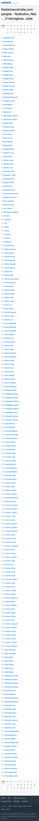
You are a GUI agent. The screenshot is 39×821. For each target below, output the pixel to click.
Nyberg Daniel (9, 131)
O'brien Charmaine (11, 279)
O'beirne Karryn (10, 249)
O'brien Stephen (10, 357)
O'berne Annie (9, 257)
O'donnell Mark (10, 739)
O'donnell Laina (10, 724)
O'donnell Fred (9, 705)
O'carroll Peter (9, 427)
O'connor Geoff (10, 542)
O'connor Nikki (9, 613)
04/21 (30, 806)
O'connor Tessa (10, 639)
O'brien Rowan (9, 342)
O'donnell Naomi (10, 746)
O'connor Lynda (10, 590)
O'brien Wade (9, 375)
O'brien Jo (8, 305)
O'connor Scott (9, 635)
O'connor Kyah (9, 572)
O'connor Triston (10, 642)
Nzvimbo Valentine (11, 212)
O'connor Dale (9, 520)
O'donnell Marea (10, 735)
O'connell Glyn (9, 449)
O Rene (6, 231)
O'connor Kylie (9, 576)
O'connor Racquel (11, 624)
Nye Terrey (8, 138)
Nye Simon (8, 134)
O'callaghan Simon (11, 416)
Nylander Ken (9, 179)
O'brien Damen (9, 283)
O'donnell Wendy (10, 768)
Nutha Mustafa (9, 45)
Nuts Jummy (8, 53)
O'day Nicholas (9, 650)
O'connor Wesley (10, 646)
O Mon (6, 227)
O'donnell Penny (10, 754)
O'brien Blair (8, 275)
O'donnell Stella (10, 761)
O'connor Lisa (9, 587)
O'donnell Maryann (11, 742)
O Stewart (7, 242)
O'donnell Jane (9, 717)
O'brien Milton (9, 334)
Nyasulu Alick (9, 127)
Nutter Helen (8, 90)
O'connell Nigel (10, 475)
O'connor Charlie (10, 509)
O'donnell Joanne (10, 720)
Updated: (4, 806)
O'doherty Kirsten (10, 679)
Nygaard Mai (9, 149)
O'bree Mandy (9, 260)
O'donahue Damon (11, 687)
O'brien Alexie (9, 268)
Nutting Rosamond (11, 97)
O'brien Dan (8, 286)
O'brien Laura (9, 316)
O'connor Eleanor (10, 531)
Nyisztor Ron (9, 164)
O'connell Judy (9, 457)
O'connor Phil (9, 620)
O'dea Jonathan (10, 653)
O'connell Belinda (10, 431)
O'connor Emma (10, 538)
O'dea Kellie (8, 657)
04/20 (3, 809)
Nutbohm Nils (9, 38)
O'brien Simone (10, 353)
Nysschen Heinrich (11, 194)
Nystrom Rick (9, 205)
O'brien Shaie (9, 349)
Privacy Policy (6, 801)
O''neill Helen (9, 245)
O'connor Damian (10, 524)
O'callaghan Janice (11, 405)
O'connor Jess (9, 561)
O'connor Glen (9, 550)
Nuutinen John (9, 101)
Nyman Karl (8, 186)
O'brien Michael (10, 327)
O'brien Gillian (9, 290)
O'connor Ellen (9, 535)
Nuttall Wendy (9, 82)
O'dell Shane (9, 672)
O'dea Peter (8, 661)
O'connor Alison (10, 490)
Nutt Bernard (9, 60)
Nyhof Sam (8, 156)
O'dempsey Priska (11, 676)
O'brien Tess (9, 372)
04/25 (10, 806)
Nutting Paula (9, 93)
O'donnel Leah (9, 728)
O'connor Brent (10, 501)
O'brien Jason (9, 301)
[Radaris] (6, 2)
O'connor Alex (9, 487)
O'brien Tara (8, 368)
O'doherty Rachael (11, 683)
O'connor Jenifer (10, 557)
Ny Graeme (8, 108)
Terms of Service (19, 798)
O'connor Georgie (11, 546)
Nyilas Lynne (8, 160)
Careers (17, 801)
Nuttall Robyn (9, 79)
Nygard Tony (9, 153)
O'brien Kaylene (10, 312)
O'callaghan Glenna (11, 401)
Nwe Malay (8, 105)
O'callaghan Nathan (11, 409)
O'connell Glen (9, 442)
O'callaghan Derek (11, 394)
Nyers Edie (8, 145)
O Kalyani (7, 220)
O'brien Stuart (9, 360)
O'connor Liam (9, 583)
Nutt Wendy (8, 64)
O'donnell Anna (10, 691)
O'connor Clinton (10, 513)
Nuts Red (7, 56)
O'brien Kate (9, 309)
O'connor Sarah (10, 631)
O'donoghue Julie (11, 776)
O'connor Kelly (9, 568)
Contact (25, 801)
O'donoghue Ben (10, 772)
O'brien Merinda (10, 323)
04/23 (20, 806)
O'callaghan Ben (10, 390)
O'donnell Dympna (11, 702)
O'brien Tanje (9, 364)
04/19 (8, 809)
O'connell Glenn (10, 446)
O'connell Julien (10, 461)
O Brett (6, 216)
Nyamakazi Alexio (11, 116)
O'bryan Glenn (9, 379)
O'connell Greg (9, 453)
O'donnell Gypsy (10, 713)
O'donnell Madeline (11, 731)
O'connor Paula (10, 616)
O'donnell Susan (10, 765)
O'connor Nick (9, 609)
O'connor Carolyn (10, 505)
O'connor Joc (9, 564)
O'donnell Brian (10, 694)
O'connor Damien (10, 527)
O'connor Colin (9, 516)
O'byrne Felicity (10, 383)
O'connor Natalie (10, 605)
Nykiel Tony (8, 168)
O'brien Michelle (10, 331)
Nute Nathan (8, 41)
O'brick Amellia (10, 264)
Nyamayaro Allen (10, 119)
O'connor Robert (10, 627)
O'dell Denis (8, 668)
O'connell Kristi (9, 464)
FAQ (9, 798)
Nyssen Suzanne (10, 197)
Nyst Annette (9, 201)
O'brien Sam (8, 346)
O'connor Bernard (11, 498)
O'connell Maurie (10, 468)
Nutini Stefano (9, 49)
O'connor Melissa (10, 598)
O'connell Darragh (11, 435)
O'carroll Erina (9, 424)
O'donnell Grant (10, 709)
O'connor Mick (9, 602)
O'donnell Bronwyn (11, 698)
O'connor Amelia (10, 494)
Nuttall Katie (8, 75)
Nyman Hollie (9, 182)
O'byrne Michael (10, 386)
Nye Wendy (8, 142)
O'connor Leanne (10, 579)
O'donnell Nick (9, 750)
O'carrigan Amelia (11, 420)
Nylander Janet (9, 175)
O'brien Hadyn (9, 294)
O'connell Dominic (11, 438)
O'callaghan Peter (11, 412)
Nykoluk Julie (9, 171)
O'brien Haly (8, 297)
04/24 (15, 806)
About (3, 798)
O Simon (7, 238)
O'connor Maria (10, 594)
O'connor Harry (10, 553)
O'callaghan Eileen (11, 398)
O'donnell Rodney (11, 757)
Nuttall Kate (8, 71)
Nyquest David (9, 190)
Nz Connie (8, 208)
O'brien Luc (8, 320)
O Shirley (7, 234)
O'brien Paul (8, 338)
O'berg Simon (9, 253)
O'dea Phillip (9, 665)
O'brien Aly (8, 271)
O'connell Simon (10, 479)
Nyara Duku (8, 123)
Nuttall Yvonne (9, 86)
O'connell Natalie (10, 472)
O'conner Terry (10, 483)
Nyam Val (7, 112)
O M (5, 223)
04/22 (25, 806)
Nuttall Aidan (9, 67)
